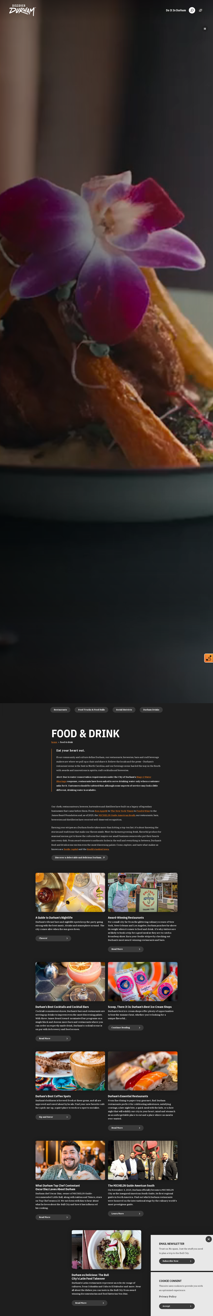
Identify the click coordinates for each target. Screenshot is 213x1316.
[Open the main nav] (200, 10)
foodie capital (71, 849)
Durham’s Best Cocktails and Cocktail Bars (62, 1007)
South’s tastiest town (98, 849)
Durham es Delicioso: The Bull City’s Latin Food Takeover (90, 1276)
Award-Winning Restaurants (126, 917)
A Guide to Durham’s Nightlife (54, 917)
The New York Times (122, 811)
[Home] (22, 10)
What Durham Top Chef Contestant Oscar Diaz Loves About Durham (58, 1187)
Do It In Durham (176, 10)
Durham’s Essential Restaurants (128, 1096)
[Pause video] (205, 29)
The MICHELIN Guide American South (131, 1185)
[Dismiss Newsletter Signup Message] (209, 1239)
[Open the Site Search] (192, 10)
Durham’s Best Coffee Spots (53, 1096)
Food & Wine (143, 811)
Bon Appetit (101, 811)
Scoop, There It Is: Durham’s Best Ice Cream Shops (140, 1007)
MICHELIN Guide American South (117, 815)
